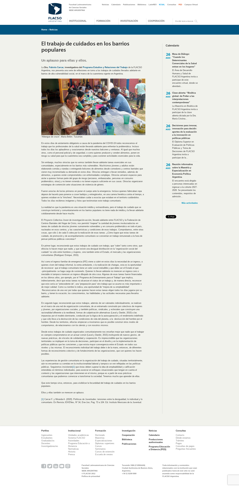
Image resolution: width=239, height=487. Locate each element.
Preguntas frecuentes (186, 449)
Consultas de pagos (185, 446)
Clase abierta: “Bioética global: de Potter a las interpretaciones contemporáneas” (184, 98)
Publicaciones (129, 5)
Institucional (77, 20)
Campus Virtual (191, 5)
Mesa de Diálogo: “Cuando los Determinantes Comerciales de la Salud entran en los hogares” (184, 60)
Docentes (45, 443)
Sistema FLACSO (76, 438)
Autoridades (73, 440)
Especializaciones (103, 440)
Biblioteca (142, 5)
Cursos (98, 446)
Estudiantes (47, 438)
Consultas (171, 5)
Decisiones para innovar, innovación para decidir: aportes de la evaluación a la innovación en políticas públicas (184, 131)
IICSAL (162, 5)
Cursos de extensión (104, 451)
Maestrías (100, 438)
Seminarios (100, 449)
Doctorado (100, 435)
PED (180, 5)
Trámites (180, 440)
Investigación (129, 20)
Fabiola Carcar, (56, 67)
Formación (103, 20)
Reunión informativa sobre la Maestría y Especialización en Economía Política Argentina (182, 170)
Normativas (73, 449)
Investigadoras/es (49, 446)
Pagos (179, 443)
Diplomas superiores (104, 443)
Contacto (180, 435)
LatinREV (153, 5)
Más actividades (190, 203)
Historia (71, 451)
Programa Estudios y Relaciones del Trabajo (105, 67)
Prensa (71, 454)
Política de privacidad (91, 476)
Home (44, 29)
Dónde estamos (183, 438)
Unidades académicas (78, 435)
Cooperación (156, 20)
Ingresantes (46, 435)
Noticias (105, 5)
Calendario (116, 5)
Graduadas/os (47, 440)
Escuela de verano (104, 454)
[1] (73, 367)
